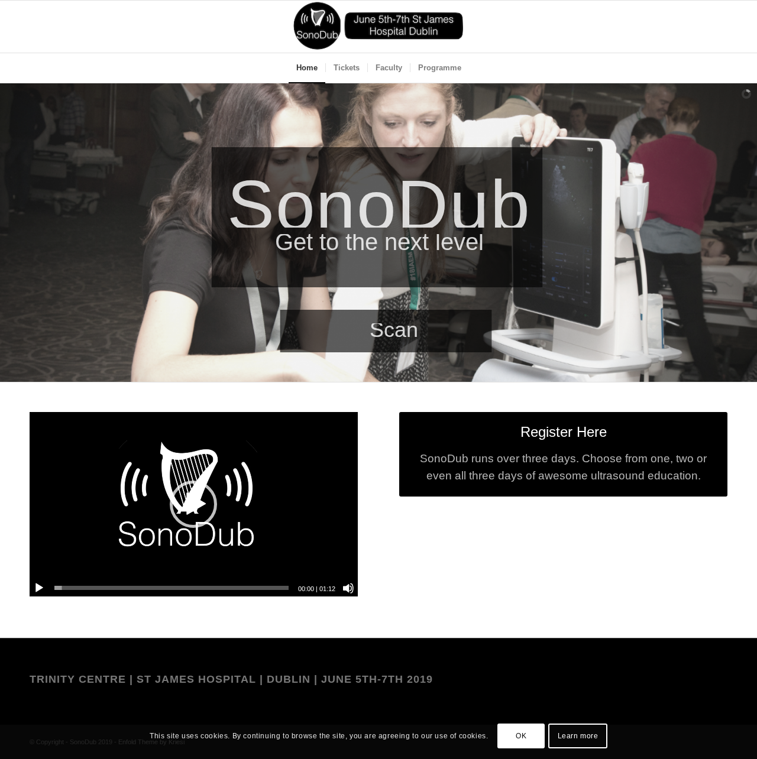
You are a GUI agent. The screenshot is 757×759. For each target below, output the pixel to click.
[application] (194, 504)
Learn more (578, 736)
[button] (193, 504)
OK (521, 736)
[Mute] (348, 588)
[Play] (39, 588)
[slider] (171, 588)
